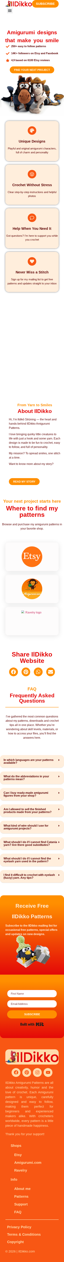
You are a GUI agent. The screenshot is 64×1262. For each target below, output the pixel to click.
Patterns (21, 1196)
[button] (10, 10)
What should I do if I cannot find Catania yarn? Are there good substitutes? (30, 843)
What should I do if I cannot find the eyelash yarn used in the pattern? (27, 860)
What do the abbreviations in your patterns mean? (26, 778)
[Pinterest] (26, 1072)
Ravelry (20, 1170)
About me (22, 1189)
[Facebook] (16, 1072)
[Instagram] (37, 1072)
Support (21, 1204)
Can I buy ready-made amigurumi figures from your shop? (26, 794)
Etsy (18, 1155)
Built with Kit (32, 1024)
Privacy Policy (19, 1227)
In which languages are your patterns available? (29, 761)
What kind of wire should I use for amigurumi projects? (26, 827)
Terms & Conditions (24, 1234)
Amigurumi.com (27, 1163)
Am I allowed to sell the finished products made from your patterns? (28, 811)
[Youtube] (48, 1072)
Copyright (15, 1242)
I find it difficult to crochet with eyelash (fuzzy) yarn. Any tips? (29, 876)
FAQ (18, 1212)
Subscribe (45, 3)
